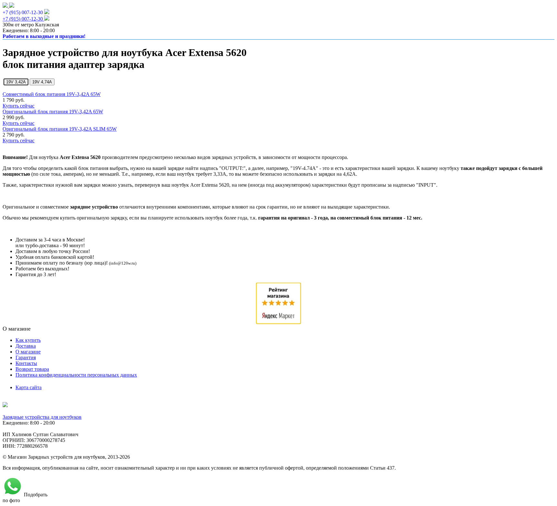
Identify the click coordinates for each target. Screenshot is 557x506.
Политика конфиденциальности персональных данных (76, 375)
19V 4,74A (42, 82)
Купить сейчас (18, 105)
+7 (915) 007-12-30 (23, 12)
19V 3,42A (16, 82)
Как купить (28, 340)
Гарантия (25, 357)
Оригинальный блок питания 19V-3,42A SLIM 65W (60, 129)
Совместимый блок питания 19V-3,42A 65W (52, 94)
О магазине (28, 351)
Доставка (25, 346)
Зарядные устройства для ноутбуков (42, 417)
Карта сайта (28, 387)
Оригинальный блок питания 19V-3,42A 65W (53, 111)
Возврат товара (32, 369)
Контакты (26, 363)
